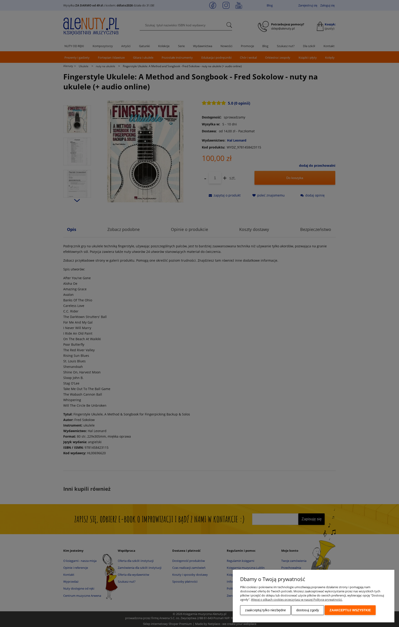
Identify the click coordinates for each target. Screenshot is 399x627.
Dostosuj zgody (307, 610)
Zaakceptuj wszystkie (350, 610)
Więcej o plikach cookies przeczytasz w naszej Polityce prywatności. (296, 599)
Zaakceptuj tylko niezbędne (265, 610)
